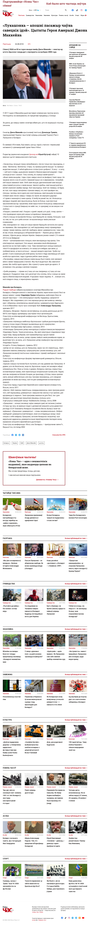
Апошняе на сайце (75, 46)
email (33, 920)
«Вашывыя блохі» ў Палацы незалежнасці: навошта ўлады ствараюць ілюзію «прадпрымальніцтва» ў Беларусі (77, 78)
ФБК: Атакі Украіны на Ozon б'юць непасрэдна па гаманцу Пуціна (77, 66)
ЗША (21, 443)
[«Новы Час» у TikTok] (77, 10)
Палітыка (21, 15)
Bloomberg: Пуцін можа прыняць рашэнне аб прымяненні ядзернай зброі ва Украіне (77, 114)
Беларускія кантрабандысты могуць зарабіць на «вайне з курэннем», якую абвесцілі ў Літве (11, 520)
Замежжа (47, 15)
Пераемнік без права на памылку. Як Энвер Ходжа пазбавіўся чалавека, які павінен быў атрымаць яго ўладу (56, 796)
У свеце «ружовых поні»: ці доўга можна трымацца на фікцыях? (34, 654)
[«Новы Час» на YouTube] (83, 918)
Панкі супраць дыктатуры (30, 791)
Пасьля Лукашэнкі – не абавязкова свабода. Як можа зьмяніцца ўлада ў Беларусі (34, 564)
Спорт (77, 15)
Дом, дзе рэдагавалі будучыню (54, 743)
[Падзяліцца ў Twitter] (19, 435)
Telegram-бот (42, 920)
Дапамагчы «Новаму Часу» (46, 480)
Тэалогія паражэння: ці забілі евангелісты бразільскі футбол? (33, 883)
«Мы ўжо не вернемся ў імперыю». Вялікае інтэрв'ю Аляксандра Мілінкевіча (12, 564)
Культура (54, 15)
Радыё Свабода (9, 290)
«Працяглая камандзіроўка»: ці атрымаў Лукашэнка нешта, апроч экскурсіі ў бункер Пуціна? (78, 566)
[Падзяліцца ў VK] (23, 435)
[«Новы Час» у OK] (79, 918)
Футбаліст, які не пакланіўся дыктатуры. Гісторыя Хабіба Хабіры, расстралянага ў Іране (56, 886)
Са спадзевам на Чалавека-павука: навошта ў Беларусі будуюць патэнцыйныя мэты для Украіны (33, 611)
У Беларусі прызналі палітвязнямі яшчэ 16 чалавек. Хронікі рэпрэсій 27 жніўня (77, 91)
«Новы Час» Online (37, 912)
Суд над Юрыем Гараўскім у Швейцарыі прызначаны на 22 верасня (77, 102)
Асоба (72, 15)
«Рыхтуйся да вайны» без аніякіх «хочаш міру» (11, 608)
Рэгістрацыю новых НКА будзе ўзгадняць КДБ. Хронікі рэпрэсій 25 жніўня (77, 155)
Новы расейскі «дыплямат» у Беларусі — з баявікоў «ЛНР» (56, 563)
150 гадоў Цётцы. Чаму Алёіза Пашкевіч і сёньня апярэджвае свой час (77, 746)
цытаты (41, 443)
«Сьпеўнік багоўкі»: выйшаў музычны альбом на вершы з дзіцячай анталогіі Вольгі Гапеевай (32, 747)
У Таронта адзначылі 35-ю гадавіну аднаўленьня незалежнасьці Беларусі (77, 145)
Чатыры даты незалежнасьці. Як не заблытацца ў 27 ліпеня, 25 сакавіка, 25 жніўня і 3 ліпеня (78, 795)
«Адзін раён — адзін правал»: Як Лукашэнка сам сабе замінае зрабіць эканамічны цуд (56, 655)
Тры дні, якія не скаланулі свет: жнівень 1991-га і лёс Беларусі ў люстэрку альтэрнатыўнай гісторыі (12, 796)
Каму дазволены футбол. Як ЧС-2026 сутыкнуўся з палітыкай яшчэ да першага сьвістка (78, 886)
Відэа (83, 15)
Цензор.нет (34, 154)
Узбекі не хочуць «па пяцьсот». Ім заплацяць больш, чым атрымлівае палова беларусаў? (78, 611)
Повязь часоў (63, 15)
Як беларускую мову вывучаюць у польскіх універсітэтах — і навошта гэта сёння (55, 701)
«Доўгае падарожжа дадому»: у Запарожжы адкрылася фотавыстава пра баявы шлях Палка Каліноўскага (12, 748)
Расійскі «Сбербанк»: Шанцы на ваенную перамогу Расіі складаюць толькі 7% (76, 135)
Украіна (15, 443)
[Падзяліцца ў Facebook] (12, 435)
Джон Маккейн (31, 443)
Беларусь (6, 443)
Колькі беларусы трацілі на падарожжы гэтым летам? (55, 517)
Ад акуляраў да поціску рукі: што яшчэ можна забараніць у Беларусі (78, 699)
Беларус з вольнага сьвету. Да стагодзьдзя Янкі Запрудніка (12, 840)
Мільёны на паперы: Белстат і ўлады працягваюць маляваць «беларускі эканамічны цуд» (12, 656)
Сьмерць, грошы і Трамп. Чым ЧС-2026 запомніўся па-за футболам (11, 885)
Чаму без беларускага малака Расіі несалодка (78, 516)
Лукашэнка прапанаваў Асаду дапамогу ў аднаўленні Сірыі (33, 517)
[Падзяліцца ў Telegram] (16, 435)
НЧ (29, 44)
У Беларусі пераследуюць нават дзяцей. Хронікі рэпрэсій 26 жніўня (78, 124)
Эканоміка (38, 15)
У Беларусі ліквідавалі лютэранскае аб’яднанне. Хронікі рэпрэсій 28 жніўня (78, 55)
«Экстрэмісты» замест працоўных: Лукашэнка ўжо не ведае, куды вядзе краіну (77, 655)
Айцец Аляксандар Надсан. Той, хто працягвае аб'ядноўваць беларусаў (34, 842)
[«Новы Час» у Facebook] (72, 10)
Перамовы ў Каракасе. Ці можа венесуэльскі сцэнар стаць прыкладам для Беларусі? (33, 702)
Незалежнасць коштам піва (12, 698)
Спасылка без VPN (58, 435)
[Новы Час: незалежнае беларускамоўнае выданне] (8, 12)
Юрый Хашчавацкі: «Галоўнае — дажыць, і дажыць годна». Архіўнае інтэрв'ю (55, 842)
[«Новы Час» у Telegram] (86, 10)
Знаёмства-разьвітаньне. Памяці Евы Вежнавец (77, 840)
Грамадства (30, 15)
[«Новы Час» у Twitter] (76, 918)
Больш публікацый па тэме (75, 538)
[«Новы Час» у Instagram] (81, 10)
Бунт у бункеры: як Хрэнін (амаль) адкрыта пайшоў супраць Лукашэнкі (56, 610)
